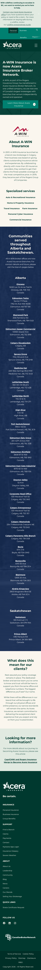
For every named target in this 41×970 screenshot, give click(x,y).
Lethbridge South (20, 382)
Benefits (23, 37)
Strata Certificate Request (13, 907)
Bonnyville (20, 561)
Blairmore (20, 575)
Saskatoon (20, 617)
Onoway (21, 284)
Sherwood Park (20, 315)
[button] (37, 29)
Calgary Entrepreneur (20, 508)
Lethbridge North (20, 396)
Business (23, 30)
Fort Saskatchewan (20, 424)
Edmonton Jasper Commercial (20, 329)
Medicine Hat (20, 368)
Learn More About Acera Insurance (19, 104)
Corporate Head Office (20, 494)
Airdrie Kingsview (20, 589)
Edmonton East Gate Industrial (20, 466)
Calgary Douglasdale (20, 343)
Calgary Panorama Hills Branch (20, 536)
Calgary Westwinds (20, 522)
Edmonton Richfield (20, 452)
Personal (13, 30)
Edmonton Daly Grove (20, 438)
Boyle (20, 547)
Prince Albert (20, 634)
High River (20, 410)
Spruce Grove (20, 354)
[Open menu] (36, 45)
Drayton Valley (20, 480)
